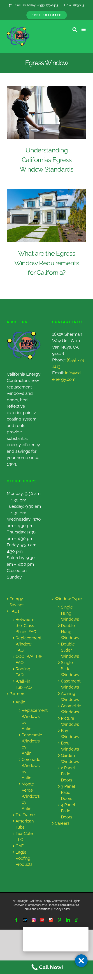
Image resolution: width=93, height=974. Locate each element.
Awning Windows (70, 696)
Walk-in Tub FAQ (24, 684)
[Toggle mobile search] (74, 29)
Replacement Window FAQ (26, 644)
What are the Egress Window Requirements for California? (42, 215)
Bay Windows (70, 733)
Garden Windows (70, 758)
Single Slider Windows (70, 668)
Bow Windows (70, 746)
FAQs (14, 611)
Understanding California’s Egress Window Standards (42, 112)
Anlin (20, 702)
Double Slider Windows (70, 650)
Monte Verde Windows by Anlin (28, 796)
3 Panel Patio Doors (68, 792)
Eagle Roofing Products (24, 858)
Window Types (69, 598)
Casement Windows (71, 684)
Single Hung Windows (70, 613)
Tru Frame (25, 814)
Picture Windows (70, 721)
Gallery (50, 112)
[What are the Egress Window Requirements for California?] (46, 215)
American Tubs (25, 824)
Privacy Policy (61, 909)
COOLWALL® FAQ (26, 659)
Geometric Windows (71, 708)
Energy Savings (16, 601)
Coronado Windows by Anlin (28, 768)
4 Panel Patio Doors (68, 810)
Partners (17, 693)
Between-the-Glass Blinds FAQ (26, 625)
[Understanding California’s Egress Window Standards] (46, 112)
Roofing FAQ (23, 671)
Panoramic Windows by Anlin (28, 744)
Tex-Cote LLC (24, 836)
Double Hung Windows (70, 631)
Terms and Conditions (36, 909)
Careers (62, 823)
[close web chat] (81, 960)
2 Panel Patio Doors (68, 773)
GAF (20, 845)
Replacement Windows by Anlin (28, 719)
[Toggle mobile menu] (83, 29)
